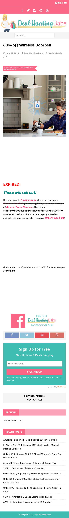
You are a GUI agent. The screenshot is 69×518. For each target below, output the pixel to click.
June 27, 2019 (12, 53)
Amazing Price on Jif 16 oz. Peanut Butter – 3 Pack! (30, 440)
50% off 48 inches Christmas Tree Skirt (24, 468)
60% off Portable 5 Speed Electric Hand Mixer (27, 497)
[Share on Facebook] (12, 335)
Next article (34, 399)
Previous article (34, 396)
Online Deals (55, 53)
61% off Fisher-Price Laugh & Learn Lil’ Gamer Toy (29, 463)
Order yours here (54, 218)
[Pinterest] (41, 10)
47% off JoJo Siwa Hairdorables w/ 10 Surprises (27, 502)
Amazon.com (28, 200)
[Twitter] (28, 10)
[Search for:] (34, 35)
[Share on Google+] (57, 335)
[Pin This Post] (42, 335)
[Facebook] (22, 10)
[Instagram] (34, 10)
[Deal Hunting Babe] (34, 23)
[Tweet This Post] (27, 335)
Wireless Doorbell (13, 203)
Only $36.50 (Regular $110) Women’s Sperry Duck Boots (32, 473)
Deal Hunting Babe (33, 53)
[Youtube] (47, 10)
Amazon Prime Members (19, 207)
